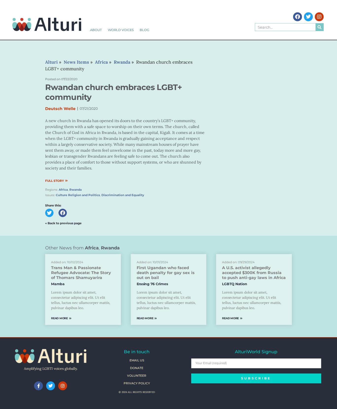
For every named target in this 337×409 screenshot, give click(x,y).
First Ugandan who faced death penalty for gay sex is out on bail (166, 272)
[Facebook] (297, 16)
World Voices (121, 30)
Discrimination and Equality (122, 195)
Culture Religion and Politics (78, 195)
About (96, 30)
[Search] (319, 27)
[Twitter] (308, 16)
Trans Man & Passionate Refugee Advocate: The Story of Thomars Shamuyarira (81, 272)
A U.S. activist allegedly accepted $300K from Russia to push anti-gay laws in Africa (254, 272)
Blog (144, 30)
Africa (63, 189)
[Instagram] (319, 16)
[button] (49, 213)
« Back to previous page (63, 223)
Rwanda (75, 189)
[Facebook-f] (38, 385)
